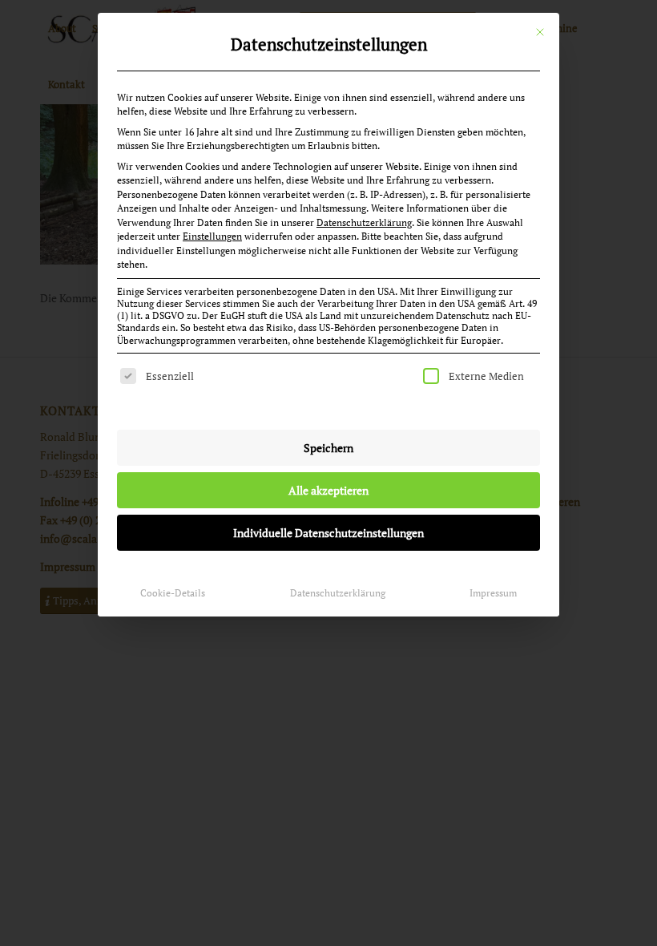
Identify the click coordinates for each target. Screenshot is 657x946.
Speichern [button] (328, 447)
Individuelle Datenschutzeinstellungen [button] (328, 532)
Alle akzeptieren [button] (328, 490)
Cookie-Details (172, 593)
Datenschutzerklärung (364, 222)
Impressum (493, 593)
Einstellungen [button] (212, 236)
